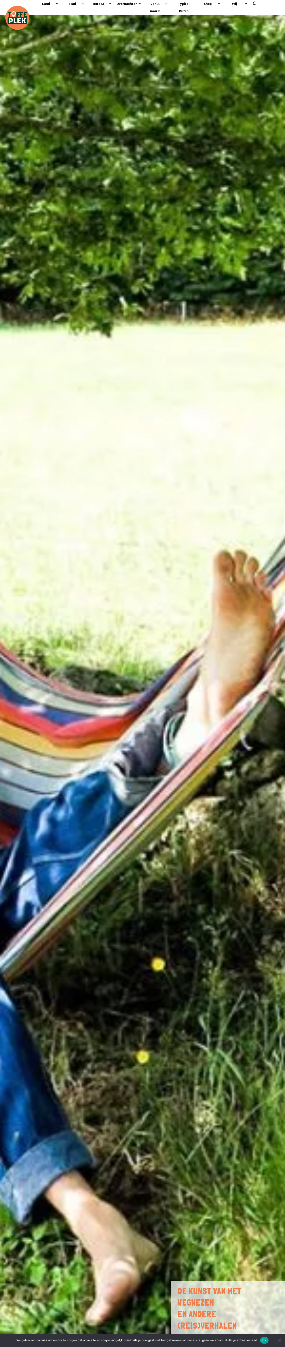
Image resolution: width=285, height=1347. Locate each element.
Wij (234, 4)
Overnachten (126, 4)
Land (46, 4)
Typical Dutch (183, 7)
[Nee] (279, 1340)
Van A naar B (155, 7)
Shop (208, 4)
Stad (72, 4)
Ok (264, 1340)
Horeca (98, 4)
